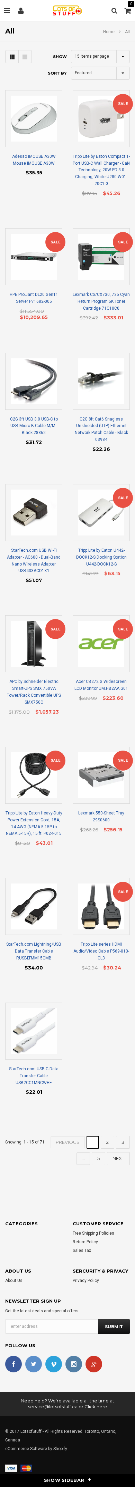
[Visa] (11, 1468)
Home (109, 31)
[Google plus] (94, 1364)
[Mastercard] (26, 1468)
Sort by (57, 73)
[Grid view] (12, 56)
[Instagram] (73, 1364)
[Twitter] (33, 1364)
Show (60, 56)
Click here (95, 1406)
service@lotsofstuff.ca (53, 1406)
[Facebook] (13, 1364)
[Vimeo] (53, 1364)
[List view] (25, 56)
